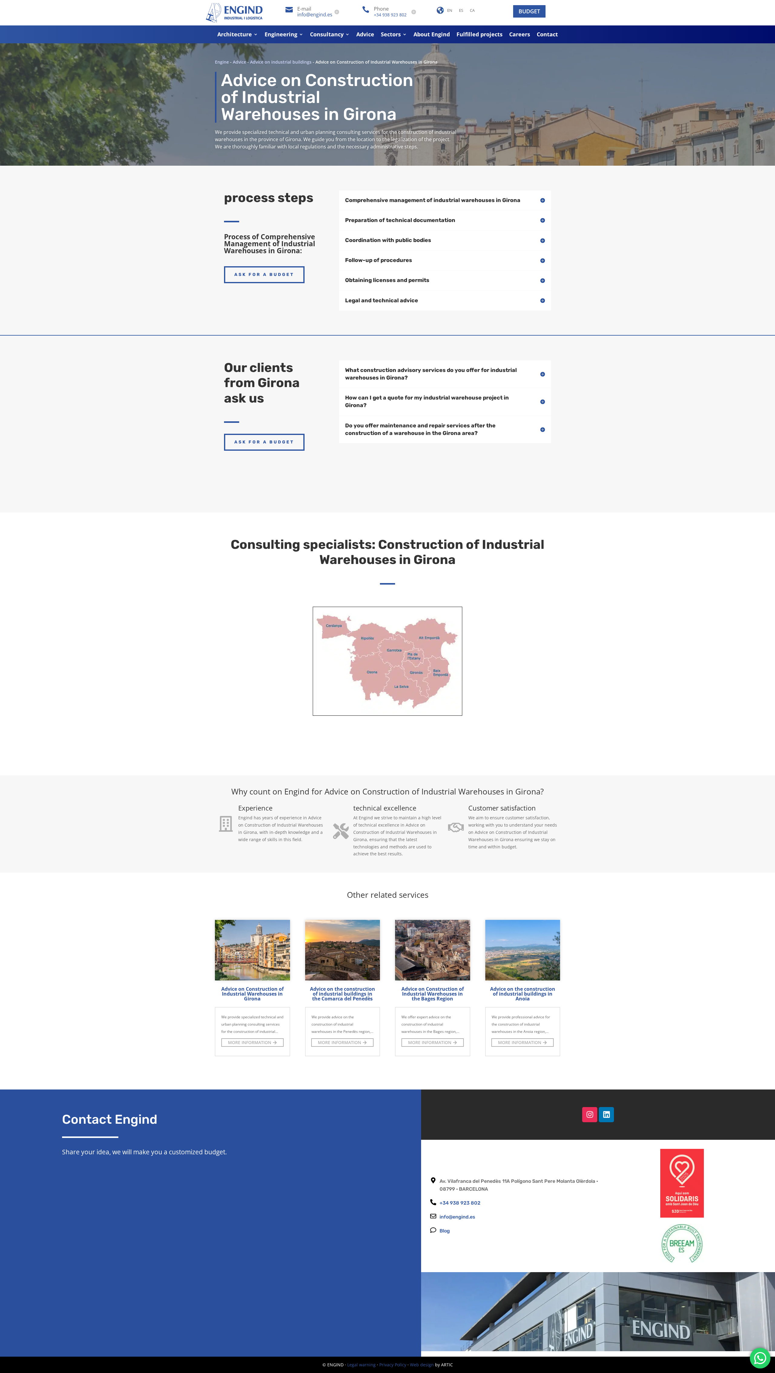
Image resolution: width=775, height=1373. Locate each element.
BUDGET (529, 11)
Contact (547, 35)
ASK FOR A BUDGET (264, 274)
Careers (519, 35)
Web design (422, 1365)
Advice (365, 35)
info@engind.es (314, 14)
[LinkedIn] (606, 1114)
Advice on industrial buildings (281, 62)
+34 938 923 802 (390, 15)
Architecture (234, 35)
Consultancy (327, 35)
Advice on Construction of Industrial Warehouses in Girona (252, 994)
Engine (222, 62)
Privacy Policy (392, 1365)
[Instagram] (589, 1114)
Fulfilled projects (480, 35)
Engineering (281, 35)
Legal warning (361, 1365)
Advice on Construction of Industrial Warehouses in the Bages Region (432, 994)
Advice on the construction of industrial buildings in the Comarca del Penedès (342, 994)
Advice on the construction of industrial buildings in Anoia (522, 994)
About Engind (432, 35)
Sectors (391, 35)
